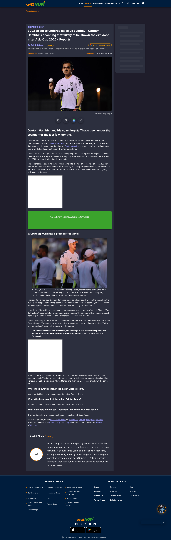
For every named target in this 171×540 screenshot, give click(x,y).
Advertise (113, 491)
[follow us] (73, 120)
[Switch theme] (128, 3)
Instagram (90, 419)
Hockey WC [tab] (98, 4)
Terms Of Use (99, 500)
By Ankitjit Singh (36, 45)
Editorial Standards (117, 500)
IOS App (67, 422)
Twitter (82, 419)
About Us (97, 491)
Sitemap (133, 491)
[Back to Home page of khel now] (35, 4)
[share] (81, 120)
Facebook (73, 419)
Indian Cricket (36, 27)
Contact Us (98, 496)
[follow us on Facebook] (76, 524)
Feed (131, 487)
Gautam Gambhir (72, 146)
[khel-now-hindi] (133, 4)
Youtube (99, 419)
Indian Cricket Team (56, 143)
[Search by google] (122, 3)
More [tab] (118, 4)
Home (96, 487)
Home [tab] (81, 4)
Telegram (33, 425)
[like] (58, 120)
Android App (54, 422)
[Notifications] (138, 3)
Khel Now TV (134, 496)
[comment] (66, 120)
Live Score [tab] (109, 4)
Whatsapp (99, 422)
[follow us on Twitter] (85, 524)
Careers (113, 487)
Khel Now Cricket (58, 419)
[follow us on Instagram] (81, 524)
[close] (163, 522)
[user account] (143, 3)
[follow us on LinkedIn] (94, 524)
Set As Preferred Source (101, 45)
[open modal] (162, 509)
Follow (50, 45)
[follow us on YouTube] (90, 524)
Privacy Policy (115, 496)
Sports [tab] (88, 4)
